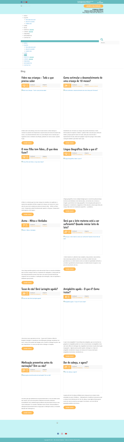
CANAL (25, 25)
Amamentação (88, 232)
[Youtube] (26, 2)
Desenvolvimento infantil (91, 86)
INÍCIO (25, 15)
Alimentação (87, 154)
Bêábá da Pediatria (35, 86)
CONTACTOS (27, 37)
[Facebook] (21, 2)
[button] (93, 6)
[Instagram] (24, 2)
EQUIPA (26, 17)
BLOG (25, 27)
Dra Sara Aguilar (30, 19)
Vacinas (44, 371)
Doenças (44, 86)
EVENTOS (28, 29)
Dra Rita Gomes (30, 21)
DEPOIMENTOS (28, 35)
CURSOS (28, 31)
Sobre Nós (29, 23)
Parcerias (27, 33)
